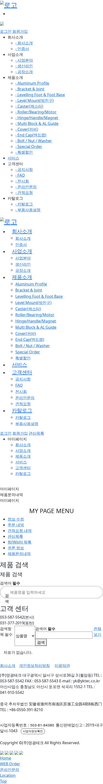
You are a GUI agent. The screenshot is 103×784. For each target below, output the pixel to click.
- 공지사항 (24, 169)
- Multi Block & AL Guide (36, 123)
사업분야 (23, 258)
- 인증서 (22, 48)
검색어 (10, 583)
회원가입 (20, 31)
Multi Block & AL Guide (35, 327)
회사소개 (22, 231)
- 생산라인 (24, 66)
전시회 (21, 391)
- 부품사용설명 (27, 209)
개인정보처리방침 (34, 665)
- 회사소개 (24, 43)
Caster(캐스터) (28, 308)
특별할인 (23, 358)
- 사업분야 (24, 60)
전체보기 (97, 631)
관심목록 (36, 433)
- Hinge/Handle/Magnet (36, 117)
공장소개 (23, 270)
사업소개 (22, 251)
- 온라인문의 (26, 186)
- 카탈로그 (24, 204)
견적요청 (23, 403)
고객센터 (22, 372)
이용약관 (62, 665)
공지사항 (23, 379)
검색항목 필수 (6, 631)
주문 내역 (16, 524)
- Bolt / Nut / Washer (33, 140)
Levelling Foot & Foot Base (39, 296)
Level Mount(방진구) (33, 302)
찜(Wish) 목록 (19, 542)
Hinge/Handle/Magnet (35, 321)
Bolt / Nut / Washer (32, 345)
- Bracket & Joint (29, 89)
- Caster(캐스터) (29, 106)
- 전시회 (22, 181)
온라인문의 (24, 397)
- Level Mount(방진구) (34, 100)
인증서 (21, 244)
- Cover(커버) (26, 129)
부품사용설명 (26, 423)
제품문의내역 (19, 553)
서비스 (13, 158)
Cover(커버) (25, 333)
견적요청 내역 (20, 530)
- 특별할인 (24, 152)
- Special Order (28, 146)
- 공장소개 (24, 71)
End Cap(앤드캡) (29, 339)
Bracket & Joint (28, 290)
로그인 (5, 31)
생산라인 (23, 264)
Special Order (27, 352)
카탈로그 (22, 410)
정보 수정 (16, 519)
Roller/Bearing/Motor (34, 314)
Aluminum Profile (31, 284)
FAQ (19, 385)
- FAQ (20, 175)
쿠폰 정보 (16, 547)
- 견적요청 (24, 192)
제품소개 (22, 277)
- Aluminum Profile (32, 83)
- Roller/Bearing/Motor (36, 112)
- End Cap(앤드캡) (30, 135)
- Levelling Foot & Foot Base (40, 94)
